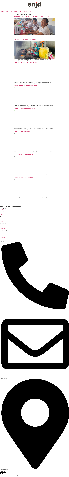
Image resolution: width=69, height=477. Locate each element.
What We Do (7, 11)
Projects (2, 221)
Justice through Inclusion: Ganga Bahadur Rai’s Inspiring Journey (31, 16)
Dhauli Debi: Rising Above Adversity (23, 154)
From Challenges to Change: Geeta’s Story (25, 62)
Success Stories (3, 228)
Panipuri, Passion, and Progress (22, 131)
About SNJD (2, 211)
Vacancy (2, 233)
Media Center (25, 11)
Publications (2, 225)
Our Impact (15, 11)
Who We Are (2, 11)
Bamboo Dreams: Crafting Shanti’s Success (26, 85)
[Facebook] (1, 473)
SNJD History (2, 209)
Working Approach (3, 218)
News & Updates (3, 237)
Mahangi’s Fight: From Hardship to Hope (25, 39)
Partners (2, 214)
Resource (11, 11)
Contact (30, 11)
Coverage (2, 219)
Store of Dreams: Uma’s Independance (24, 108)
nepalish (28, 475)
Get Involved (20, 11)
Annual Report (3, 226)
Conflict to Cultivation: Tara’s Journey (24, 177)
